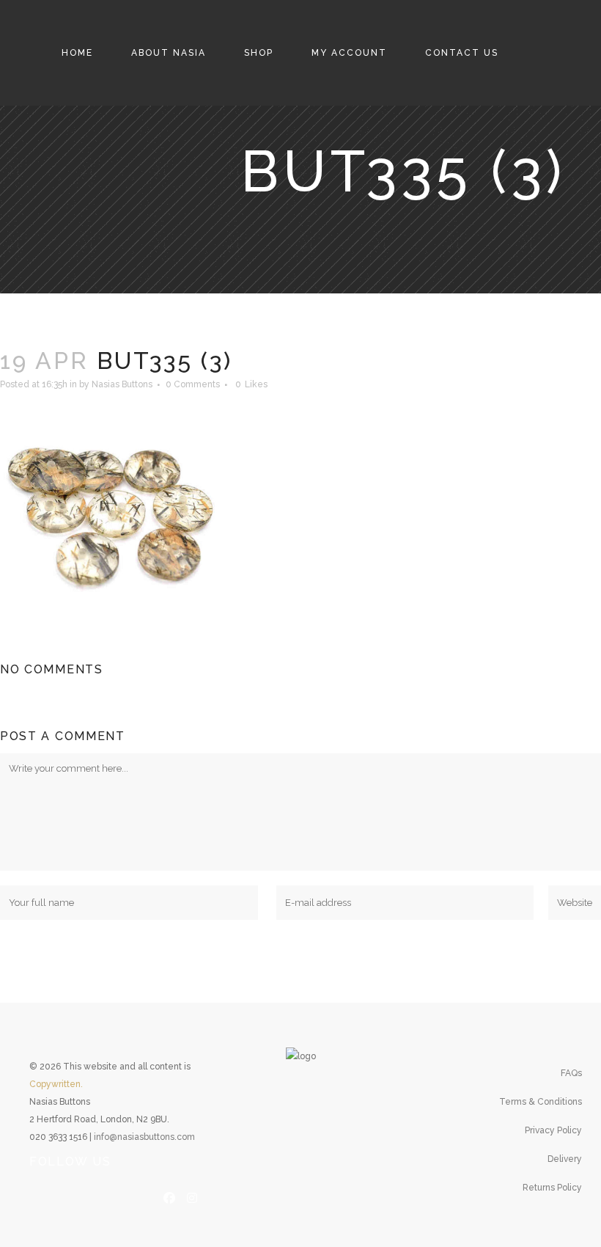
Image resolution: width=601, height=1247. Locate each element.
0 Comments (193, 384)
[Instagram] (192, 1196)
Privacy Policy (553, 1130)
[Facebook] (169, 1196)
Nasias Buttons (122, 384)
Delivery (564, 1159)
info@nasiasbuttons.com (144, 1137)
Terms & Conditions (540, 1102)
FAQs (571, 1073)
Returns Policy (552, 1187)
